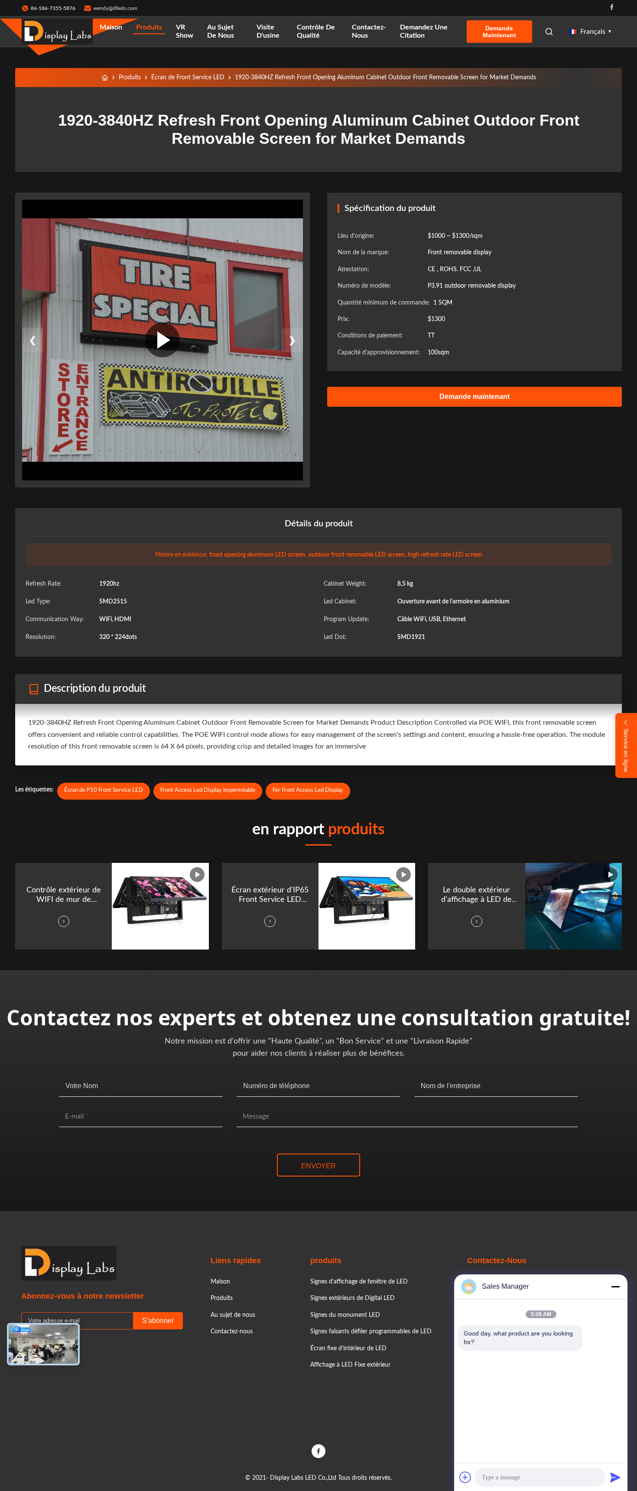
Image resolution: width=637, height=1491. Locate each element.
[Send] (615, 1477)
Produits (149, 27)
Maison (111, 27)
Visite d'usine (268, 31)
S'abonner (158, 1320)
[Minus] (615, 1286)
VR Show (184, 31)
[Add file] (465, 1477)
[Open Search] (549, 31)
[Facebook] (611, 8)
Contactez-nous (369, 31)
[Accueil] (104, 77)
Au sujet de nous (220, 31)
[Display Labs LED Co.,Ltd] (57, 32)
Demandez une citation (424, 31)
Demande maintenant (499, 32)
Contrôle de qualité (316, 31)
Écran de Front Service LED (187, 78)
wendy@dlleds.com (115, 8)
